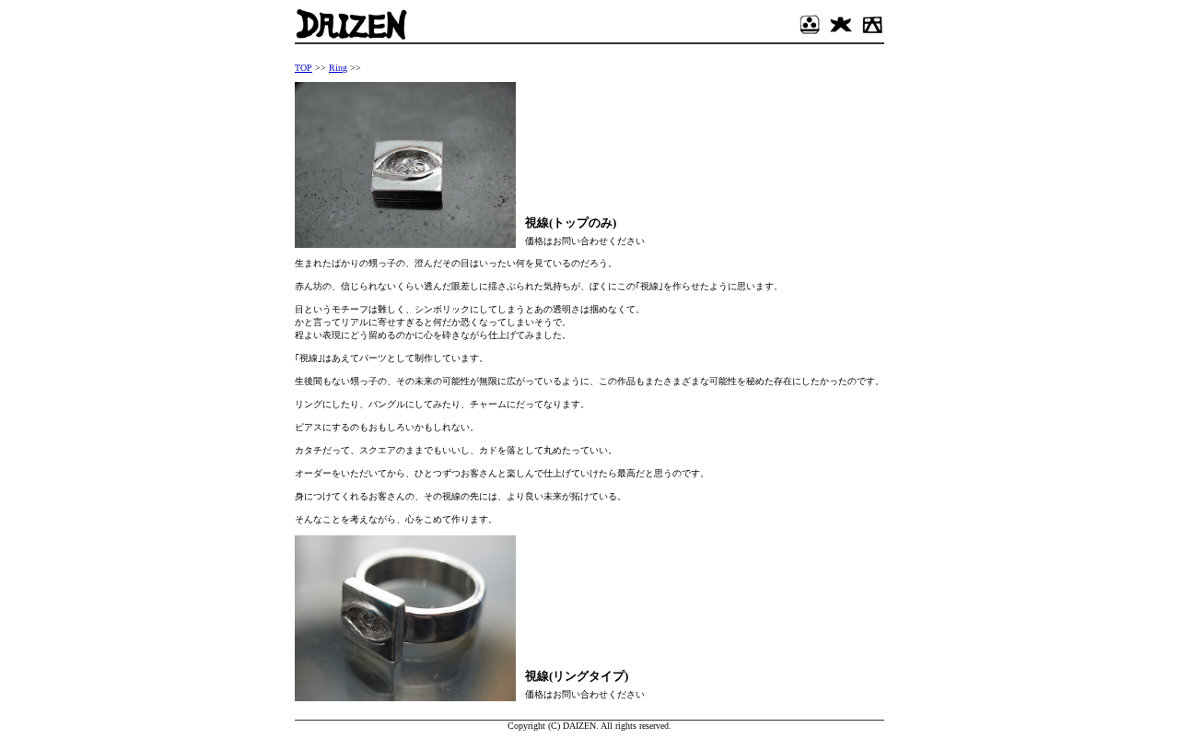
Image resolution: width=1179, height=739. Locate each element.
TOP (303, 68)
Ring (338, 68)
